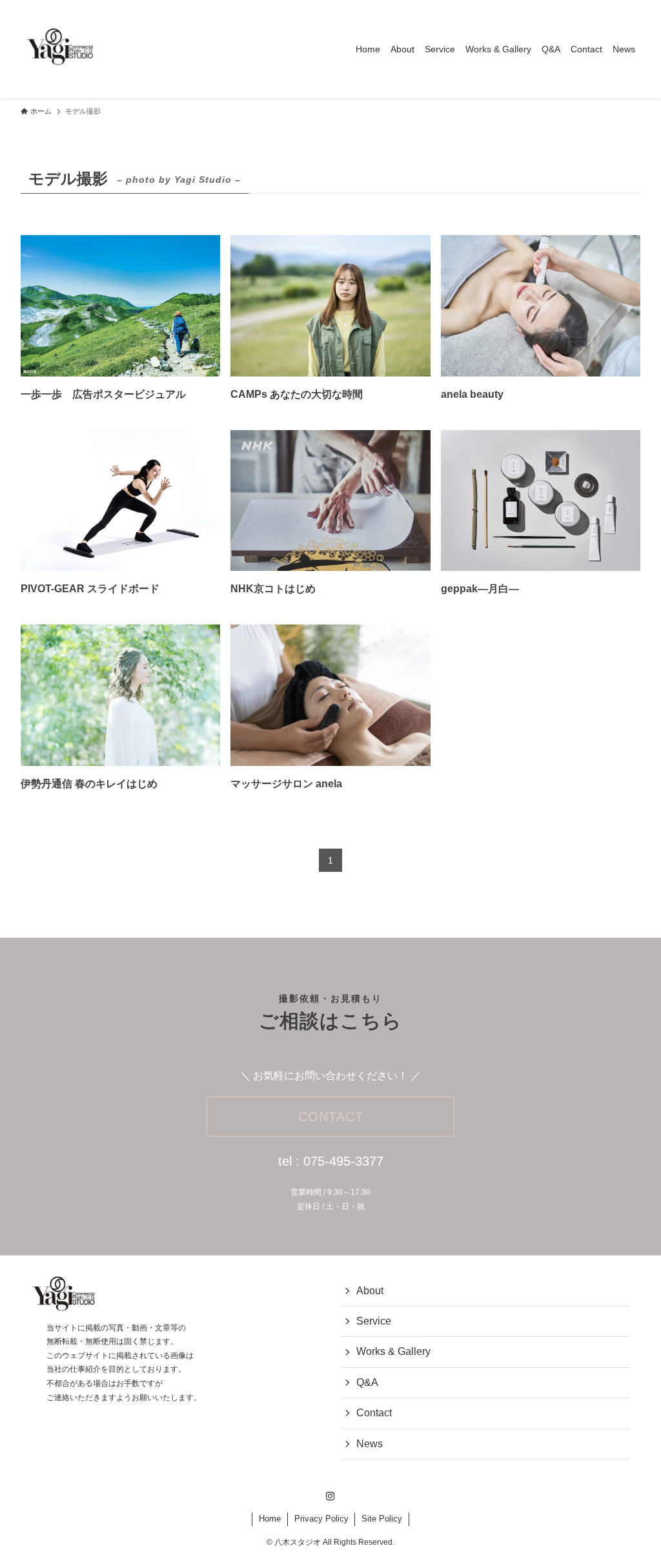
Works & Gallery (393, 1351)
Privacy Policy (321, 1518)
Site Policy (381, 1518)
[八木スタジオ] (59, 49)
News (369, 1443)
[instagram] (330, 1496)
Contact (374, 1412)
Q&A (367, 1382)
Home (270, 1518)
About (369, 1290)
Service (373, 1321)
